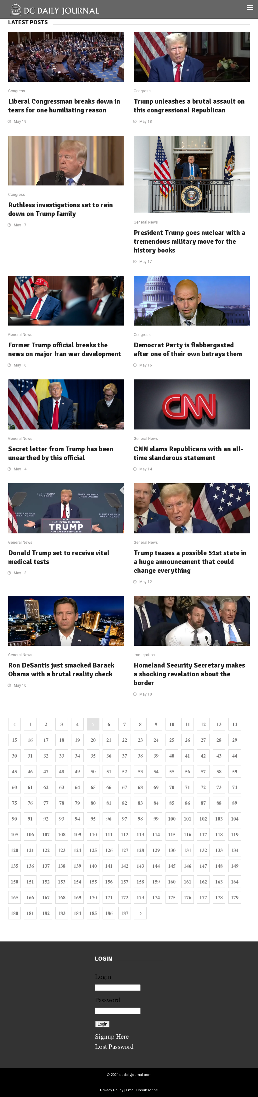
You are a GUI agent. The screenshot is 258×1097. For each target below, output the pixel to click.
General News (146, 222)
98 (140, 818)
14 (234, 724)
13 (219, 724)
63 (61, 787)
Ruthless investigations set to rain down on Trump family (60, 209)
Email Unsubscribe (142, 1090)
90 (14, 818)
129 (156, 850)
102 (203, 818)
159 (156, 881)
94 (77, 818)
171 (109, 897)
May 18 (145, 121)
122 (46, 850)
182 (46, 913)
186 (109, 913)
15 (14, 739)
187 (124, 913)
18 (61, 739)
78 (61, 802)
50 (93, 771)
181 (30, 913)
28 (219, 739)
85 (171, 802)
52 (124, 771)
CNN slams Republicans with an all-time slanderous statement (188, 453)
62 (45, 787)
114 (156, 834)
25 (171, 739)
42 (203, 755)
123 (61, 850)
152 (46, 881)
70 (171, 787)
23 (140, 739)
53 (140, 771)
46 (30, 771)
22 (124, 739)
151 (30, 881)
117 (203, 834)
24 (156, 739)
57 (203, 771)
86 (187, 802)
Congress (16, 91)
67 (124, 787)
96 (108, 818)
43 (219, 755)
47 (45, 771)
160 (172, 881)
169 (77, 897)
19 (77, 739)
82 (124, 802)
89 (234, 802)
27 (203, 739)
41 (187, 755)
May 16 (20, 365)
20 (93, 739)
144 (156, 865)
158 (140, 881)
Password (107, 999)
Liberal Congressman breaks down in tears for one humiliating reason (64, 105)
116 (187, 834)
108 (61, 834)
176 (187, 897)
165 (14, 897)
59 (234, 771)
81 (108, 802)
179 (234, 897)
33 (61, 755)
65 (93, 787)
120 (14, 850)
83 (140, 802)
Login (103, 976)
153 (61, 881)
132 (203, 850)
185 (93, 913)
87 (203, 802)
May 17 (20, 225)
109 (77, 834)
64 (77, 787)
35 (93, 755)
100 (172, 818)
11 (187, 724)
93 (61, 818)
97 (124, 818)
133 (219, 850)
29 (234, 739)
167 (46, 897)
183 (61, 913)
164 (234, 881)
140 (93, 865)
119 (234, 834)
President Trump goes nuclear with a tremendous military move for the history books (189, 241)
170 (93, 897)
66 (108, 787)
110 (93, 834)
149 (234, 865)
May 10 (20, 685)
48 (61, 771)
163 (219, 881)
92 (45, 818)
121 (30, 850)
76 (30, 802)
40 (171, 755)
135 (14, 865)
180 (14, 913)
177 (203, 897)
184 (77, 913)
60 (14, 787)
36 (108, 755)
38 (140, 755)
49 (77, 771)
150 (14, 881)
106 (30, 834)
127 (124, 850)
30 (14, 755)
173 (140, 897)
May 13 (20, 573)
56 (187, 771)
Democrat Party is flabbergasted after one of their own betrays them (188, 349)
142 (124, 865)
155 (93, 881)
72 (203, 787)
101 (187, 818)
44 (234, 755)
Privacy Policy (111, 1090)
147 (203, 865)
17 (45, 739)
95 (93, 818)
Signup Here (112, 1036)
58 (219, 771)
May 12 (145, 582)
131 (187, 850)
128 (140, 850)
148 (219, 865)
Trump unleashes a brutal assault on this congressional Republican (189, 105)
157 (124, 881)
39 (156, 755)
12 (203, 724)
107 (46, 834)
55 (171, 771)
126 (109, 850)
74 (234, 787)
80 (93, 802)
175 (172, 897)
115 (172, 834)
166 (30, 897)
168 (61, 897)
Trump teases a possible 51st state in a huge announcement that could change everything (190, 561)
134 (234, 850)
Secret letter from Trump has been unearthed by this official (60, 453)
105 (14, 834)
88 (219, 802)
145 (172, 865)
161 (187, 881)
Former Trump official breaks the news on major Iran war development (64, 349)
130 (172, 850)
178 (219, 897)
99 (156, 818)
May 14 (20, 469)
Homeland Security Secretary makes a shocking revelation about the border (189, 674)
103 (219, 818)
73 (219, 787)
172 (124, 897)
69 (156, 787)
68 (140, 787)
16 (30, 739)
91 (30, 818)
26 (187, 739)
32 (45, 755)
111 (109, 834)
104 (234, 818)
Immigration (144, 655)
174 (156, 897)
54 (156, 771)
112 (124, 834)
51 (108, 771)
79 (77, 802)
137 (46, 865)
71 (187, 787)
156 (109, 881)
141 (109, 865)
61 (30, 787)
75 (14, 802)
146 (187, 865)
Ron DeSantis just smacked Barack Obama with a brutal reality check (61, 669)
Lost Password (114, 1046)
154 (77, 881)
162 (203, 881)
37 (124, 755)
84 (156, 802)
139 (77, 865)
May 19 (20, 121)
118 (219, 834)
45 (14, 771)
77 (45, 802)
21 (108, 739)
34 (77, 755)
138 (61, 865)
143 (140, 865)
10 (171, 724)
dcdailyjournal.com (135, 1075)
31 (30, 755)
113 (140, 834)
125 (93, 850)
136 (30, 865)
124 (77, 850)
